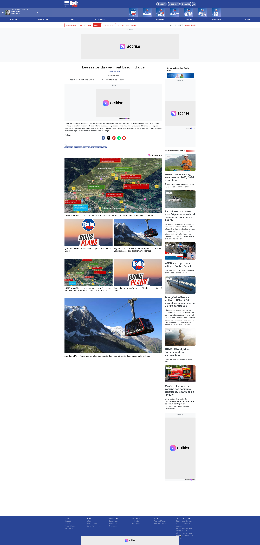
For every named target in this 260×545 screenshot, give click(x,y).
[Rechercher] (194, 4)
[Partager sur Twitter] (108, 139)
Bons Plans (43, 19)
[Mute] (37, 12)
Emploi (247, 19)
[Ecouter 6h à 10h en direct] (180, 75)
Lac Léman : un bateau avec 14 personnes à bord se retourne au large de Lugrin (180, 215)
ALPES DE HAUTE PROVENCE (126, 25)
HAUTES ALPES (108, 25)
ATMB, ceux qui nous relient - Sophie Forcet (178, 264)
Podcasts (130, 19)
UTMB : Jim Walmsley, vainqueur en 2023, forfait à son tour (180, 177)
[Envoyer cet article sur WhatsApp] (118, 139)
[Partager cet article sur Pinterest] (113, 139)
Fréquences (68, 528)
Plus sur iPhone (160, 521)
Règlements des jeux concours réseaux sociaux (184, 523)
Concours (160, 19)
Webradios (100, 19)
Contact (67, 521)
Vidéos (189, 19)
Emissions (113, 523)
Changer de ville (190, 25)
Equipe (67, 523)
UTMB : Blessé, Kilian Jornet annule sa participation (177, 352)
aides (104, 147)
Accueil (14, 19)
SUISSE (96, 25)
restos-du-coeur (96, 147)
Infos (72, 19)
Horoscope (217, 19)
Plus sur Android (160, 523)
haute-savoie (69, 147)
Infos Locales (92, 523)
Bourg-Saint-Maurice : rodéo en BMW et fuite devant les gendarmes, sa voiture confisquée (180, 301)
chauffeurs (86, 147)
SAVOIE (82, 25)
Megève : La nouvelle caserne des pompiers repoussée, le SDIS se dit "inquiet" (179, 390)
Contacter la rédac (94, 526)
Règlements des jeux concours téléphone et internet (184, 535)
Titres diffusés (69, 526)
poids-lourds (78, 147)
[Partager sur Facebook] (103, 139)
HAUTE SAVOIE (71, 25)
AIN (89, 25)
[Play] (3, 12)
